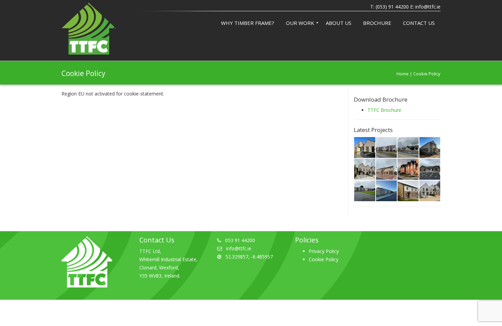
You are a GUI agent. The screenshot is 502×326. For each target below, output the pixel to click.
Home (402, 74)
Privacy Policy (324, 251)
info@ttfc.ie (428, 6)
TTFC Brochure (384, 110)
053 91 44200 (240, 240)
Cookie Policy (323, 259)
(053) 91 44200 (392, 6)
